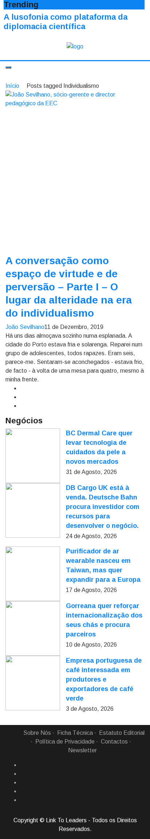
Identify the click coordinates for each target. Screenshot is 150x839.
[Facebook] (23, 765)
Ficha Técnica (75, 733)
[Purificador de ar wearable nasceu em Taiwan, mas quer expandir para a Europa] (32, 573)
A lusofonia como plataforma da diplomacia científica (65, 21)
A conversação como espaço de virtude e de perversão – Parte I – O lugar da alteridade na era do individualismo (68, 287)
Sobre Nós (37, 733)
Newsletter (82, 750)
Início (12, 86)
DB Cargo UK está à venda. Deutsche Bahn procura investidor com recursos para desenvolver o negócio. (102, 506)
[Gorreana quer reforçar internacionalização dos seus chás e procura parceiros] (32, 628)
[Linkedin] (23, 774)
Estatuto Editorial (122, 733)
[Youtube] (23, 800)
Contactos (114, 741)
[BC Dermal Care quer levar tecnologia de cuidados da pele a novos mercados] (32, 455)
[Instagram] (23, 791)
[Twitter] (23, 782)
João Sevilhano (24, 327)
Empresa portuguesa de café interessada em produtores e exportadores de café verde (104, 679)
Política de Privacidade (65, 741)
